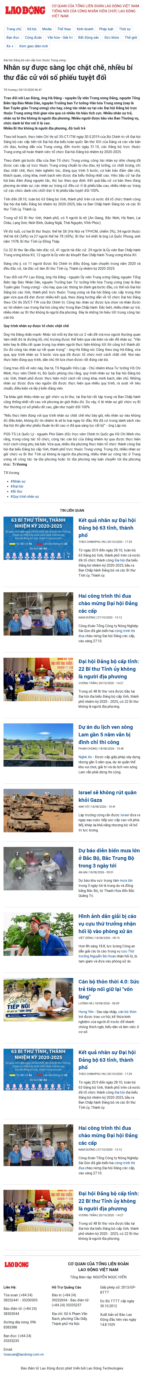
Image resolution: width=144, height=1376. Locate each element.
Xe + (10, 46)
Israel (124, 815)
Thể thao (64, 29)
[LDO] (38, 539)
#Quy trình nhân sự (25, 496)
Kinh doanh (85, 29)
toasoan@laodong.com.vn (24, 1354)
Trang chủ (13, 29)
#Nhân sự (18, 481)
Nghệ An (85, 757)
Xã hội (32, 29)
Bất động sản (88, 37)
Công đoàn (33, 37)
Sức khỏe (111, 37)
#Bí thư (16, 491)
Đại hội (119, 560)
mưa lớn (126, 880)
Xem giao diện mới (33, 46)
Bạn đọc (12, 37)
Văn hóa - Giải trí (60, 37)
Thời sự (125, 29)
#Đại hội (17, 486)
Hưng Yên (86, 1012)
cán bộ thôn (127, 1012)
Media (47, 29)
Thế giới (131, 37)
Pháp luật (106, 29)
